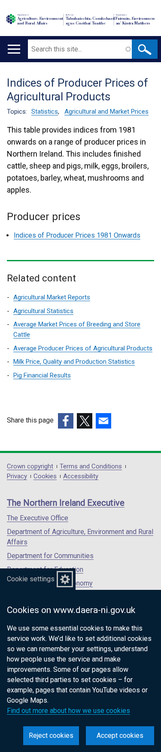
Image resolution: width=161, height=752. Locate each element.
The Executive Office (37, 518)
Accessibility (80, 476)
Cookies (45, 476)
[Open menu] (13, 49)
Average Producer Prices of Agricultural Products (82, 348)
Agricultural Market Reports (51, 297)
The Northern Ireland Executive (66, 503)
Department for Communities (50, 556)
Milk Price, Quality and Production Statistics (74, 361)
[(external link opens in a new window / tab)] (65, 421)
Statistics (44, 111)
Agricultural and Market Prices (106, 111)
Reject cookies (51, 735)
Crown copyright (30, 466)
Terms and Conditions (91, 466)
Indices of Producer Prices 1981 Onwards (77, 235)
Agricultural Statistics (43, 311)
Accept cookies (120, 735)
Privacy (17, 476)
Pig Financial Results (42, 375)
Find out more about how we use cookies (68, 711)
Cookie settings (31, 579)
